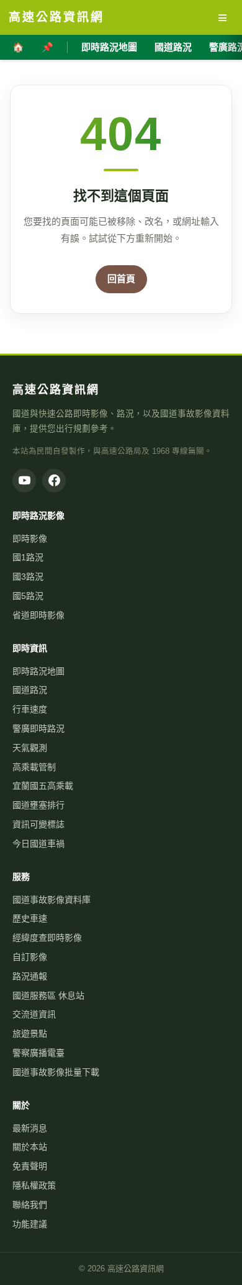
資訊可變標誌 (38, 824)
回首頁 (121, 278)
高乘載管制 (34, 767)
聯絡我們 (29, 1205)
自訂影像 (29, 957)
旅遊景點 (29, 1033)
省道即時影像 (38, 615)
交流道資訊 (34, 1014)
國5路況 (27, 596)
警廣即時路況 (38, 728)
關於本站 (29, 1147)
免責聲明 (29, 1166)
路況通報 (29, 976)
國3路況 (27, 576)
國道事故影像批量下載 (55, 1072)
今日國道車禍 (38, 844)
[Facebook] (54, 480)
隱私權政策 (34, 1185)
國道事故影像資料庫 (51, 900)
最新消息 (29, 1128)
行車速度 (29, 709)
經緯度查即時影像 (47, 938)
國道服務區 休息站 (48, 995)
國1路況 (27, 557)
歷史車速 (29, 918)
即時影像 (29, 539)
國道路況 (173, 47)
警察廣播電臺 (38, 1053)
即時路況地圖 (109, 47)
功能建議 (29, 1224)
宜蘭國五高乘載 (42, 786)
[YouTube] (24, 480)
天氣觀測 (29, 748)
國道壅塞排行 (38, 805)
